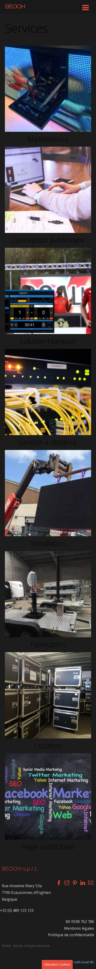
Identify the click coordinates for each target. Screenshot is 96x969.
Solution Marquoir (48, 341)
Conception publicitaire (48, 240)
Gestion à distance (48, 442)
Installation (48, 543)
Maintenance (48, 139)
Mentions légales (79, 928)
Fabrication (48, 644)
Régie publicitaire (48, 846)
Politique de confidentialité (71, 934)
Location (48, 745)
